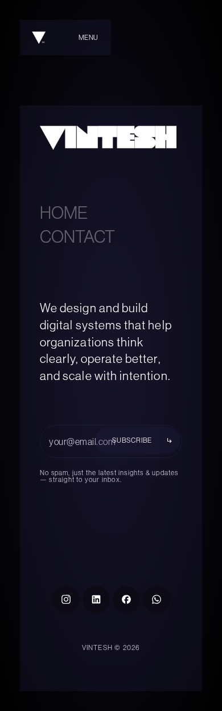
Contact (77, 236)
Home (64, 212)
